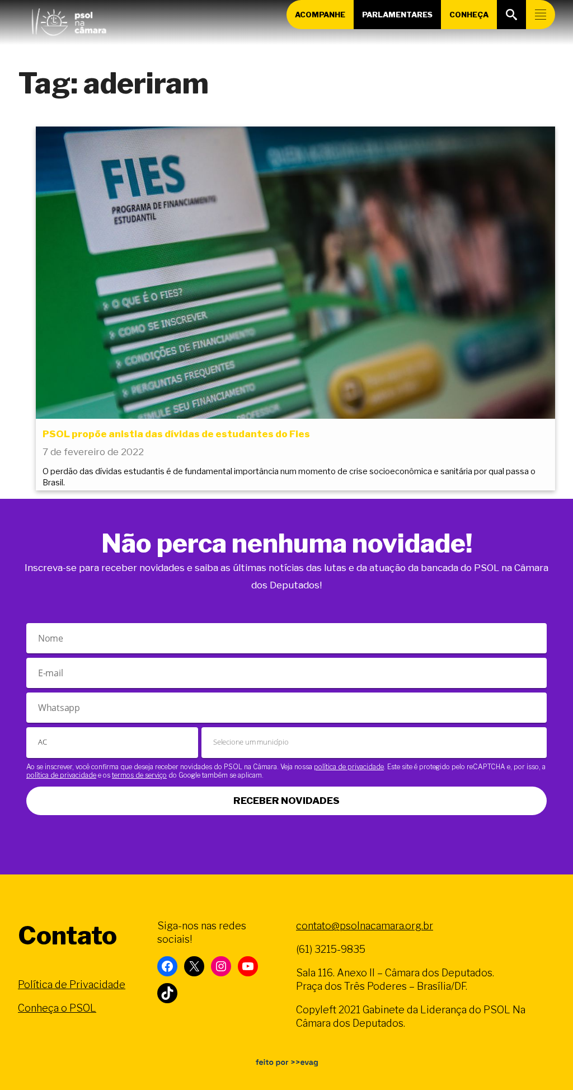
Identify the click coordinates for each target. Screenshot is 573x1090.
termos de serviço (139, 775)
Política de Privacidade (71, 984)
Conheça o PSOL (57, 1008)
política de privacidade (349, 766)
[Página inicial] (68, 19)
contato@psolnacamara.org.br (364, 926)
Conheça (469, 14)
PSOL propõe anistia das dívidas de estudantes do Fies (176, 433)
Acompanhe (320, 14)
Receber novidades (286, 800)
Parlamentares (397, 14)
